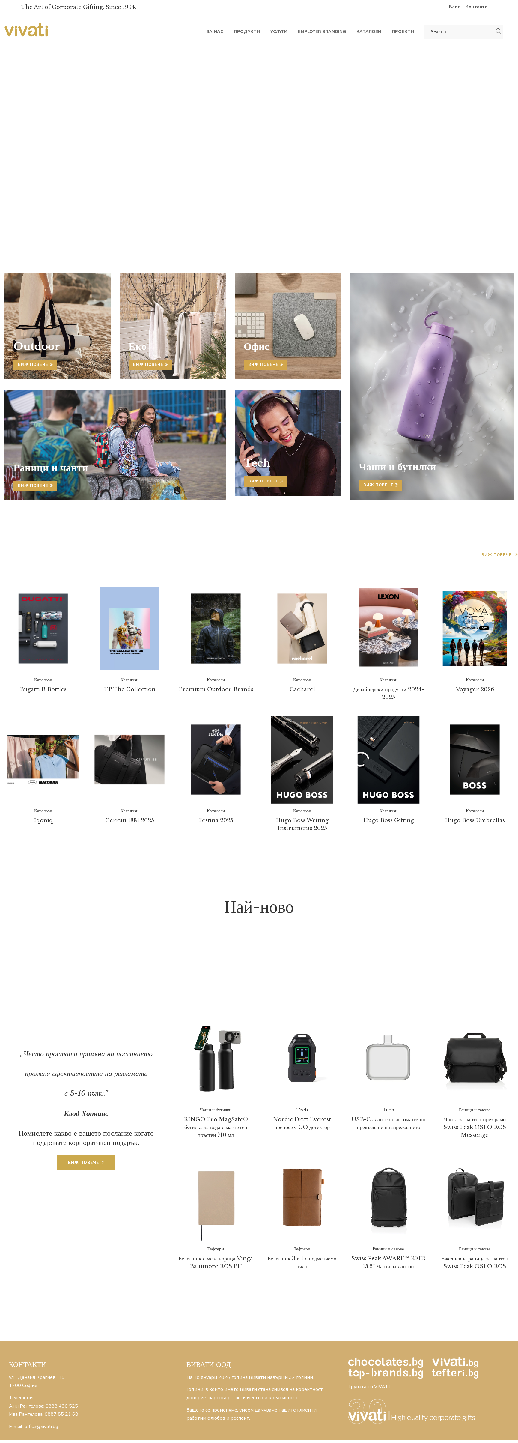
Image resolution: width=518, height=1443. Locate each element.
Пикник (295, 976)
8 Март (259, 937)
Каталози (24, 554)
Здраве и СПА (389, 952)
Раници (381, 976)
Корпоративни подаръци (302, 960)
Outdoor (36, 346)
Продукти (338, 976)
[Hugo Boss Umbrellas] (475, 759)
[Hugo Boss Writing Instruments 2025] (302, 759)
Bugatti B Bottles (43, 689)
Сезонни (227, 984)
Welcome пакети (304, 945)
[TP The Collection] (129, 628)
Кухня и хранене (389, 960)
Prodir (213, 945)
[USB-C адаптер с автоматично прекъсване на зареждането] (388, 1058)
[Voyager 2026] (475, 628)
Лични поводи (237, 968)
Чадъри (296, 991)
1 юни (224, 937)
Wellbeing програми (388, 945)
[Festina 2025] (216, 759)
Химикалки (471, 984)
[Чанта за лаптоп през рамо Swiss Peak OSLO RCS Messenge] (475, 1058)
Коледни (231, 960)
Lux (382, 937)
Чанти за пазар (349, 991)
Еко (305, 952)
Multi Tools (428, 937)
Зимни (437, 952)
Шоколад (477, 991)
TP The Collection (130, 689)
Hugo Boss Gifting (388, 820)
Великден (269, 952)
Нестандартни (336, 968)
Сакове (493, 976)
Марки (286, 968)
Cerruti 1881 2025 (129, 820)
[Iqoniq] (43, 760)
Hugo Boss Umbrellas (475, 820)
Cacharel (302, 689)
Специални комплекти (295, 984)
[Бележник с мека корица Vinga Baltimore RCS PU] (216, 1197)
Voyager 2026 (475, 689)
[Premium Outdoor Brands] (216, 628)
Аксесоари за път (472, 945)
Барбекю (224, 952)
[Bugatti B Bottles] (43, 628)
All (193, 937)
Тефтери (423, 984)
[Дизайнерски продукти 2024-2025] (388, 627)
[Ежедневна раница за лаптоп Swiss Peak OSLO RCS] (475, 1197)
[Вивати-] (26, 31)
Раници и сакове (438, 976)
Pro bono (485, 937)
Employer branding (323, 937)
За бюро (339, 952)
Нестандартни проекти (416, 968)
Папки (481, 968)
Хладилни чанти (240, 991)
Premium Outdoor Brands (216, 689)
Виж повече (34, 364)
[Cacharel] (302, 628)
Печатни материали (233, 976)
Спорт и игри (373, 984)
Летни (443, 960)
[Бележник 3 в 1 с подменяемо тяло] (302, 1197)
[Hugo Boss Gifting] (388, 759)
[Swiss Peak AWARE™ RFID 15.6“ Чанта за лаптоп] (388, 1197)
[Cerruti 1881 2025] (129, 759)
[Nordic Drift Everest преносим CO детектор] (302, 1058)
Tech (250, 945)
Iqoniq (43, 820)
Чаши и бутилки (419, 991)
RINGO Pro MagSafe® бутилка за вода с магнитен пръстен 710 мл (216, 1127)
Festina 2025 (216, 820)
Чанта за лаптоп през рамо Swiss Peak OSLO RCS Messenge (474, 1127)
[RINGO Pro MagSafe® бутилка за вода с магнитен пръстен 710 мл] (216, 1058)
